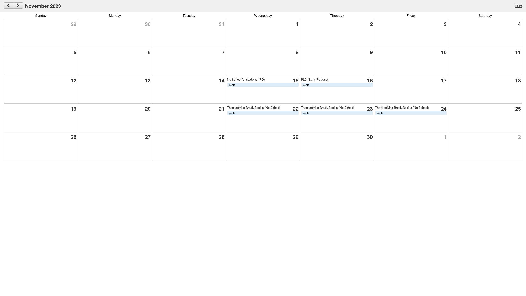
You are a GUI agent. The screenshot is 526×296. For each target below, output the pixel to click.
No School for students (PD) (246, 79)
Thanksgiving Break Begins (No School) (254, 107)
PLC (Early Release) (315, 79)
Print (518, 5)
